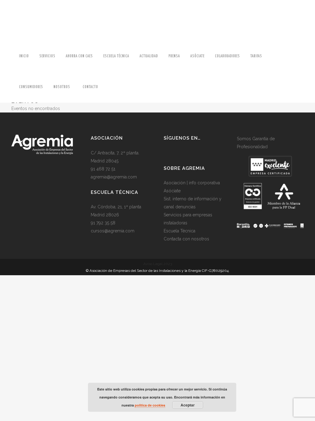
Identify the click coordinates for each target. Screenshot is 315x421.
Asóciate (172, 190)
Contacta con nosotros (186, 238)
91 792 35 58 (103, 222)
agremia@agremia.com (114, 176)
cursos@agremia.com (112, 230)
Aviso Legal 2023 (157, 264)
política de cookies (150, 405)
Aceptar (188, 405)
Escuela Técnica (179, 230)
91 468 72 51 (103, 168)
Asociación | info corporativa (192, 182)
